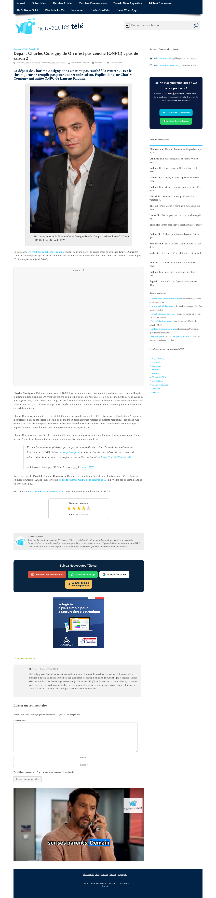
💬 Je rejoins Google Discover (176, 121)
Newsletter (77, 10)
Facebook (156, 362)
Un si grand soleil (27, 10)
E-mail (84, 765)
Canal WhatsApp (126, 10)
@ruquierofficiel (70, 452)
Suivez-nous (39, 3)
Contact (104, 874)
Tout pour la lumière (180, 336)
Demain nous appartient (127, 3)
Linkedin (156, 389)
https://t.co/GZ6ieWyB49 (116, 457)
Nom (83, 757)
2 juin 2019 (87, 467)
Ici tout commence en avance (163, 314)
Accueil (21, 3)
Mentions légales (91, 874)
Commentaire (20, 720)
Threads (155, 370)
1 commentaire (116, 63)
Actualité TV (34, 49)
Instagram (156, 366)
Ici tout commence (160, 3)
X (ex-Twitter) (158, 358)
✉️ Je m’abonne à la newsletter (176, 112)
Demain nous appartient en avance (166, 299)
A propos (122, 874)
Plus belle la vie (55, 10)
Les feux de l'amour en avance (164, 329)
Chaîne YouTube (100, 10)
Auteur (113, 874)
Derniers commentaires (93, 3)
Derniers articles (62, 3)
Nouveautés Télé (20, 49)
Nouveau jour (157, 336)
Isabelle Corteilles (82, 63)
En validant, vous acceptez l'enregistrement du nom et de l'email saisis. (44, 772)
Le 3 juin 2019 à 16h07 (47, 669)
